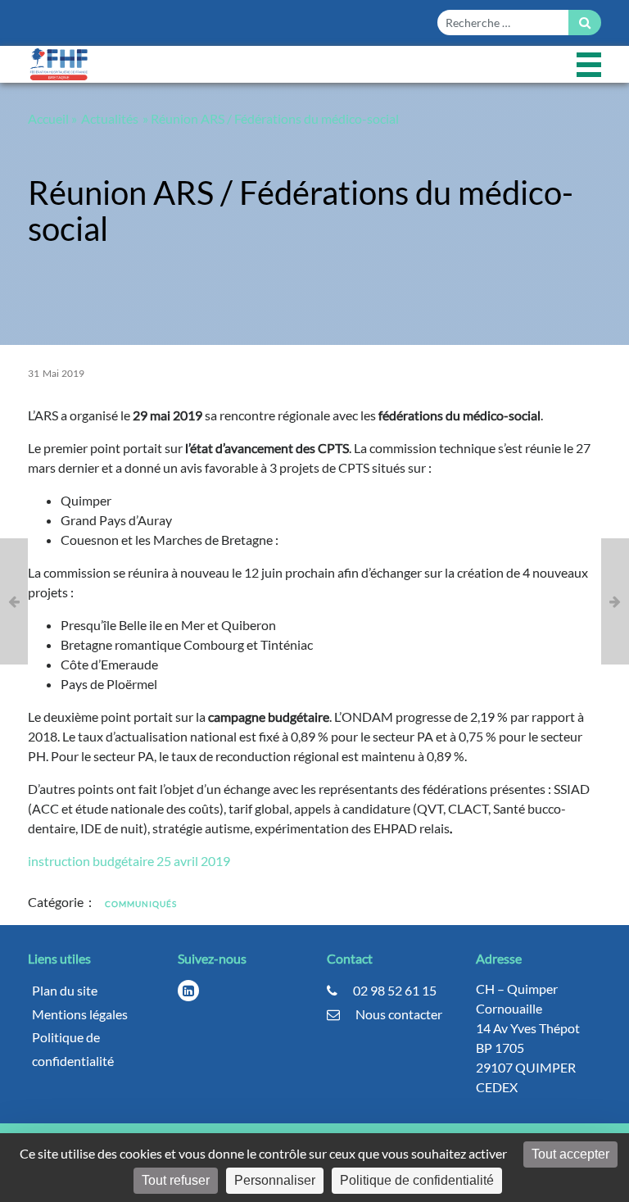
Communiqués (141, 904)
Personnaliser (274, 1180)
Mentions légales (80, 1014)
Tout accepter (570, 1154)
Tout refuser (176, 1180)
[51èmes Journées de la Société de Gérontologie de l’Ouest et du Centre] (14, 601)
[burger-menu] (589, 64)
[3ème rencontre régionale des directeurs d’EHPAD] (615, 601)
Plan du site (64, 990)
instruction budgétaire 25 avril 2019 (129, 861)
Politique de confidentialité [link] (417, 1180)
